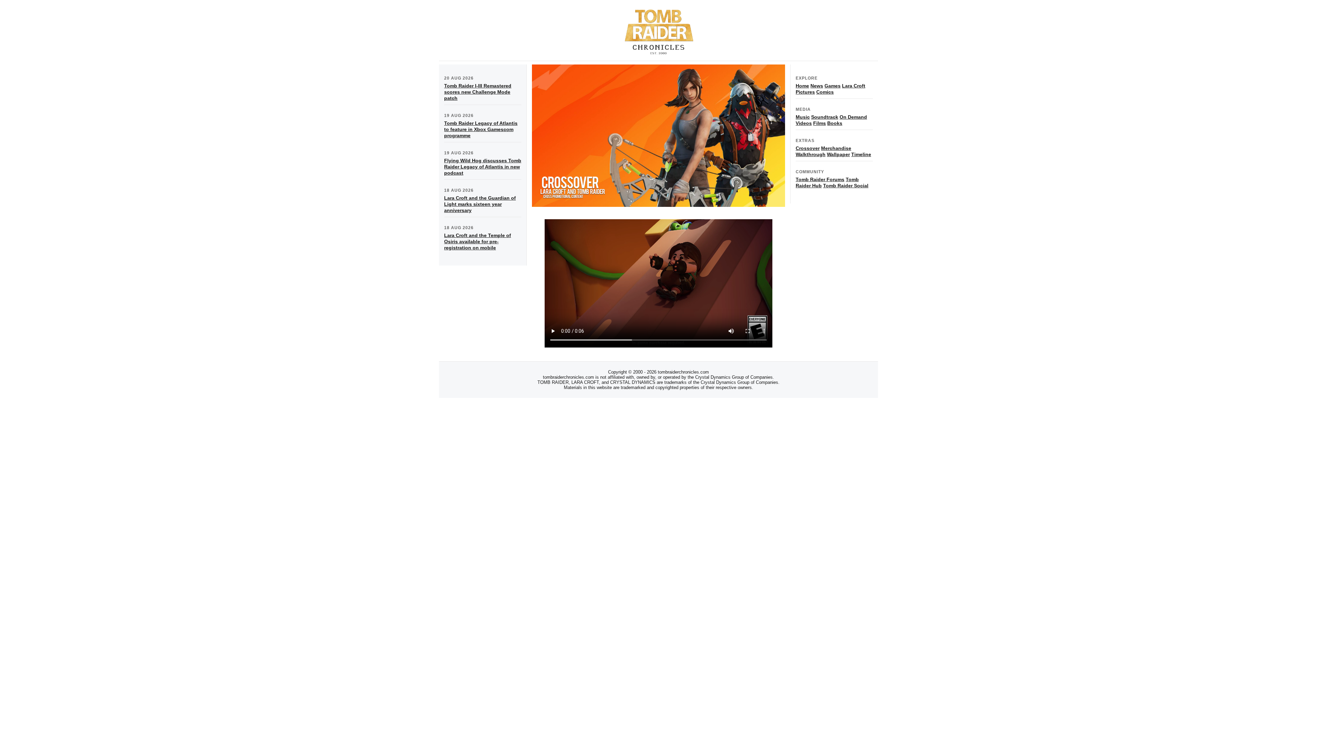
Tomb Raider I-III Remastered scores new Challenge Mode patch (477, 92)
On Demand (853, 117)
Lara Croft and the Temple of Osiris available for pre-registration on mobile (477, 241)
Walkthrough (811, 154)
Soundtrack (824, 117)
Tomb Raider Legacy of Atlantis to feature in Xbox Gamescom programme (481, 129)
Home (802, 86)
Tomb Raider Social (845, 185)
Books (834, 123)
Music (803, 117)
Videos (804, 123)
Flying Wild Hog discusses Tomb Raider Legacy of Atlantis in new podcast (482, 167)
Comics (825, 92)
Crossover (808, 148)
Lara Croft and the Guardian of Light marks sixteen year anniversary (480, 204)
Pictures (805, 92)
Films (819, 123)
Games (832, 86)
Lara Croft (853, 86)
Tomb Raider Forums (820, 179)
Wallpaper (838, 154)
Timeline (861, 154)
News (816, 86)
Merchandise (836, 148)
